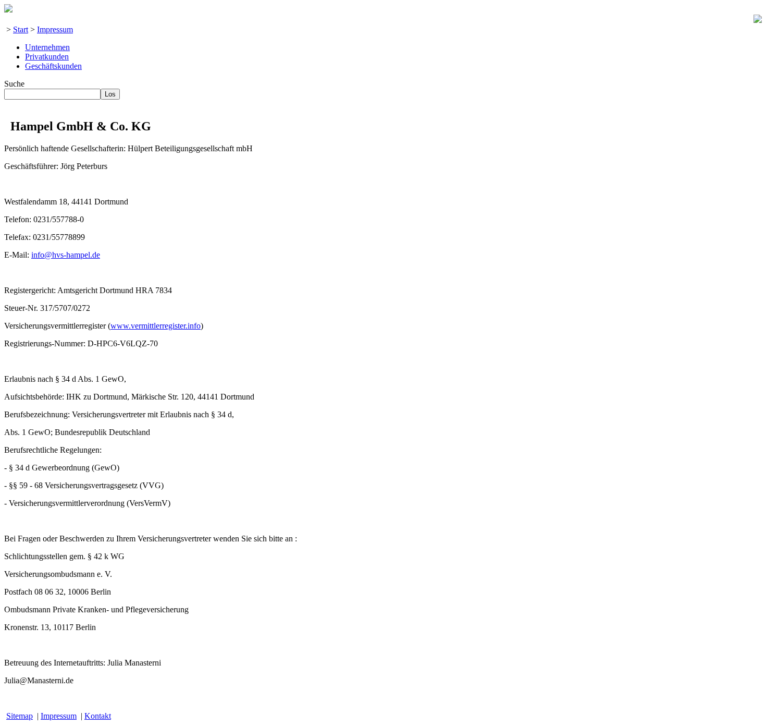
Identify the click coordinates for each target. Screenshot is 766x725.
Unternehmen (47, 47)
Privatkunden (47, 56)
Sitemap (19, 715)
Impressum (55, 29)
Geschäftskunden (53, 66)
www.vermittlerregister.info (155, 325)
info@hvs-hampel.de (65, 254)
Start (20, 29)
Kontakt (97, 715)
